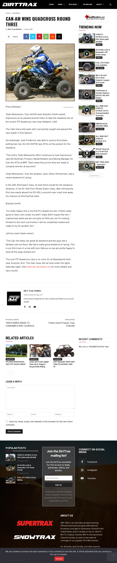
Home (8, 13)
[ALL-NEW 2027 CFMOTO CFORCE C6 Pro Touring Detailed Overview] (87, 110)
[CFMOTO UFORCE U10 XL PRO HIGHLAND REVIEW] (87, 38)
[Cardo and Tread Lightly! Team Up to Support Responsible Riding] (40, 350)
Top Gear (100, 68)
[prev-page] (7, 373)
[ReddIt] (52, 36)
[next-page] (12, 373)
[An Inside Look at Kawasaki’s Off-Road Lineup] (87, 53)
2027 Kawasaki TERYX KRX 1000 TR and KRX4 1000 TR (64, 364)
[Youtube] (35, 306)
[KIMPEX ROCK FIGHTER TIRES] (87, 127)
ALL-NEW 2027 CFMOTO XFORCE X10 (102, 138)
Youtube (91, 478)
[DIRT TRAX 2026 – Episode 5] (87, 166)
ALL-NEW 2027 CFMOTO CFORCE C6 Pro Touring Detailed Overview (102, 111)
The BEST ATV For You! (99, 346)
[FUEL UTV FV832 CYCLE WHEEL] (87, 66)
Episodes (100, 167)
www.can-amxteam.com (39, 266)
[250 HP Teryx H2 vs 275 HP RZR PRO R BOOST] (87, 153)
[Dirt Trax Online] (14, 298)
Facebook (92, 462)
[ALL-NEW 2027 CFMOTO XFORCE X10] (87, 140)
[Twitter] (33, 36)
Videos (99, 45)
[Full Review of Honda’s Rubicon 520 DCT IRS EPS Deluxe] (87, 94)
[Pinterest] (39, 36)
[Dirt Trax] (12, 4)
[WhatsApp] (46, 36)
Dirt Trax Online (15, 29)
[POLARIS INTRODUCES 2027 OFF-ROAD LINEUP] (16, 350)
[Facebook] (26, 36)
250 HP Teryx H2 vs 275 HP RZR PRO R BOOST (102, 151)
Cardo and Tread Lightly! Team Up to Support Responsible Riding (39, 364)
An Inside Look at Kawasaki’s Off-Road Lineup (103, 52)
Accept (59, 559)
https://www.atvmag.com (33, 295)
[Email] (59, 36)
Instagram (92, 470)
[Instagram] (30, 306)
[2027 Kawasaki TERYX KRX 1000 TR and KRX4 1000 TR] (64, 350)
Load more (94, 175)
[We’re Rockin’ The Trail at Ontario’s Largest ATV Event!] (87, 79)
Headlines (16, 13)
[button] (110, 4)
